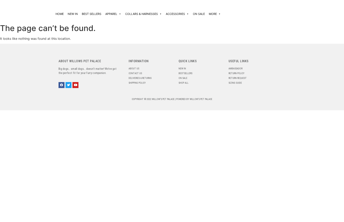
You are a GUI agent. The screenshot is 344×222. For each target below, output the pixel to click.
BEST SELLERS (91, 14)
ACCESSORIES (175, 14)
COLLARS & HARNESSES (141, 14)
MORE (213, 14)
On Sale (199, 14)
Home (60, 14)
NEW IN (73, 14)
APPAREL (111, 14)
